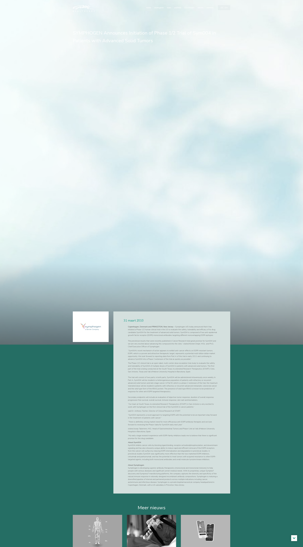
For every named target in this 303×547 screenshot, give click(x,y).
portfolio (177, 7)
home (148, 7)
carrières (210, 7)
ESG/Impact (189, 7)
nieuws (200, 7)
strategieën (159, 7)
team (169, 7)
